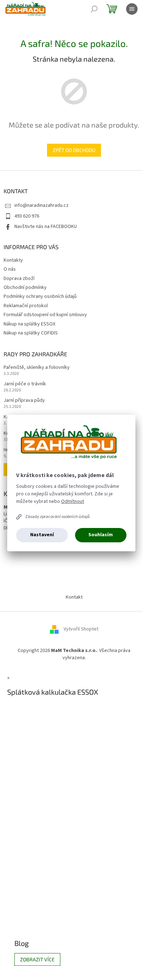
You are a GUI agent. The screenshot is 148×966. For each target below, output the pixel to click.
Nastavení (42, 534)
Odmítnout (72, 501)
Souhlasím (100, 534)
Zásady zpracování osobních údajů (57, 517)
